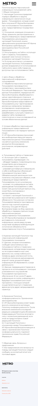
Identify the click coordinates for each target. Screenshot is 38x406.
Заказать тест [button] (6, 383)
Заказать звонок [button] (6, 390)
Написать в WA (6, 393)
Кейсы (3, 380)
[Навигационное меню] (34, 3)
